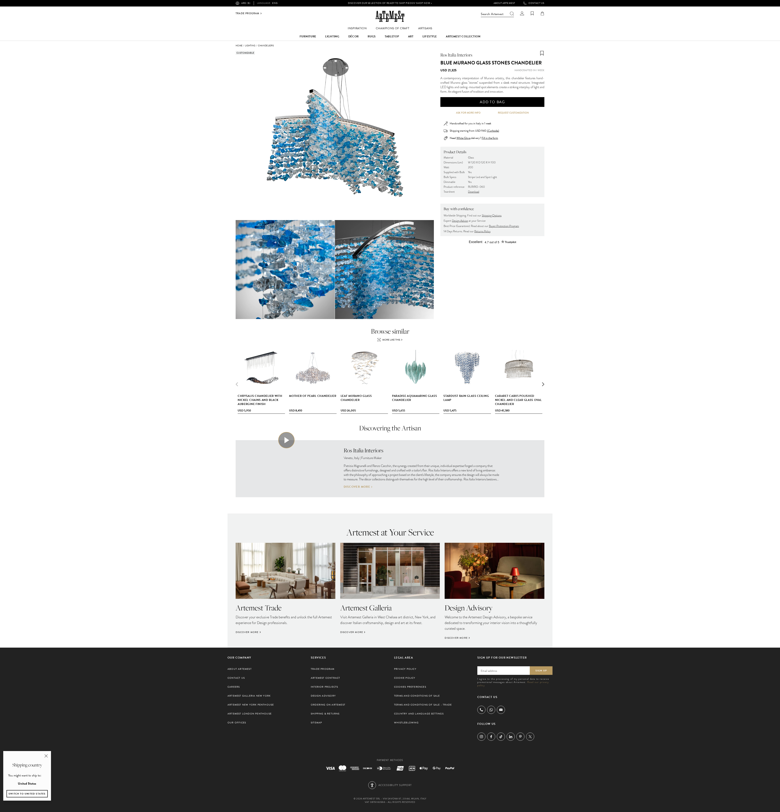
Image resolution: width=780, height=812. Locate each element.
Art (411, 36)
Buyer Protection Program (504, 226)
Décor (353, 36)
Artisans (425, 28)
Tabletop (392, 36)
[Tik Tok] (501, 736)
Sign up (541, 670)
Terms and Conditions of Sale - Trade (423, 705)
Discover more (357, 487)
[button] (543, 384)
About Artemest (504, 3)
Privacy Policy (405, 669)
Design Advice (460, 221)
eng (267, 3)
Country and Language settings (419, 713)
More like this (391, 339)
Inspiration (357, 28)
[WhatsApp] (491, 710)
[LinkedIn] (511, 736)
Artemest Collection (463, 36)
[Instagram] (481, 736)
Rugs (372, 36)
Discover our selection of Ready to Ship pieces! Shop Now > (390, 3)
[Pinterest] (520, 736)
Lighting (332, 36)
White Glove (463, 138)
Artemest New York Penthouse (251, 705)
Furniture (308, 36)
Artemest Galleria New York (249, 696)
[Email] (501, 709)
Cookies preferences (410, 686)
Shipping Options (492, 215)
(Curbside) (493, 131)
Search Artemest (492, 14)
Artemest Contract (325, 678)
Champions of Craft (393, 28)
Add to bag (492, 102)
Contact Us (536, 3)
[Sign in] (522, 13)
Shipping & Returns (325, 713)
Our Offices (237, 722)
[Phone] (481, 710)
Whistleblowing (406, 722)
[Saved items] (532, 13)
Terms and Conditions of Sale (417, 696)
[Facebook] (491, 736)
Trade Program (247, 13)
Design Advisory (323, 696)
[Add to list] (542, 53)
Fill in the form (490, 138)
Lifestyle (429, 36)
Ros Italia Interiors (456, 55)
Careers (234, 687)
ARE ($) (245, 3)
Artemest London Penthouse (250, 713)
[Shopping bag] (542, 13)
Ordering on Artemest (328, 705)
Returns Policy (482, 231)
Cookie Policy (404, 678)
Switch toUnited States (27, 794)
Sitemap (316, 722)
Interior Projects (324, 687)
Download (473, 192)
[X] (530, 736)
